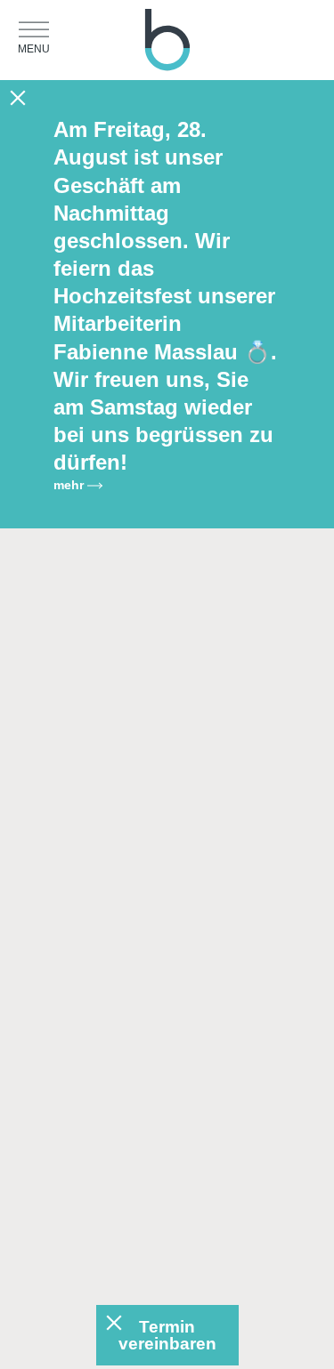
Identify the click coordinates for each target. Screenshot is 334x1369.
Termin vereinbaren (167, 1335)
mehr (70, 485)
